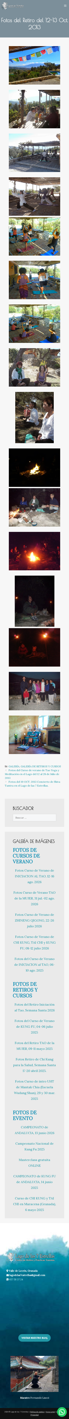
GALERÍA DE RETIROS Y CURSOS (41, 766)
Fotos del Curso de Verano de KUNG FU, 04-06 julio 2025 (35, 1026)
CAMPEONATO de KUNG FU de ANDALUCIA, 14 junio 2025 (34, 1182)
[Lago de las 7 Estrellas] (12, 6)
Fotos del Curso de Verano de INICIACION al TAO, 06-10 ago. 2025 (34, 964)
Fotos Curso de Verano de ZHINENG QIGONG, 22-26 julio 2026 (34, 920)
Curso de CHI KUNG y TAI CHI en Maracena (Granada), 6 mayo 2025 (34, 1204)
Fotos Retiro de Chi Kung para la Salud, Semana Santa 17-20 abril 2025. (34, 1065)
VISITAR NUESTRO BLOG (34, 1337)
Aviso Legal (50, 1412)
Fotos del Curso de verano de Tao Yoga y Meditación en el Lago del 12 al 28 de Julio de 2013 (32, 774)
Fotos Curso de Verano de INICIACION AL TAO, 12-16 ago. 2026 (34, 876)
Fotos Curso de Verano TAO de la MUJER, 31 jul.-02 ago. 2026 (34, 898)
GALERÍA (14, 766)
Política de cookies (37, 1412)
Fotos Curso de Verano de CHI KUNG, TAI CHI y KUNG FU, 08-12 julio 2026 (34, 942)
